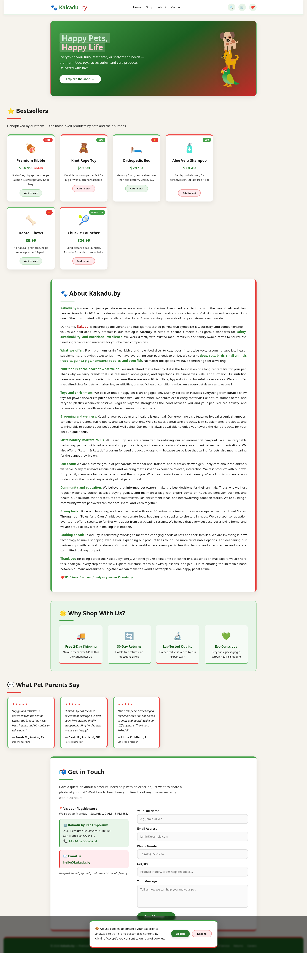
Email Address (147, 829)
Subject (142, 864)
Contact (176, 7)
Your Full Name (148, 811)
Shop (149, 7)
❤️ (253, 7)
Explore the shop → (80, 79)
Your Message (147, 881)
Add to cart (31, 193)
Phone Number (148, 846)
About (162, 7)
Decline (201, 933)
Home (137, 7)
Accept (180, 933)
